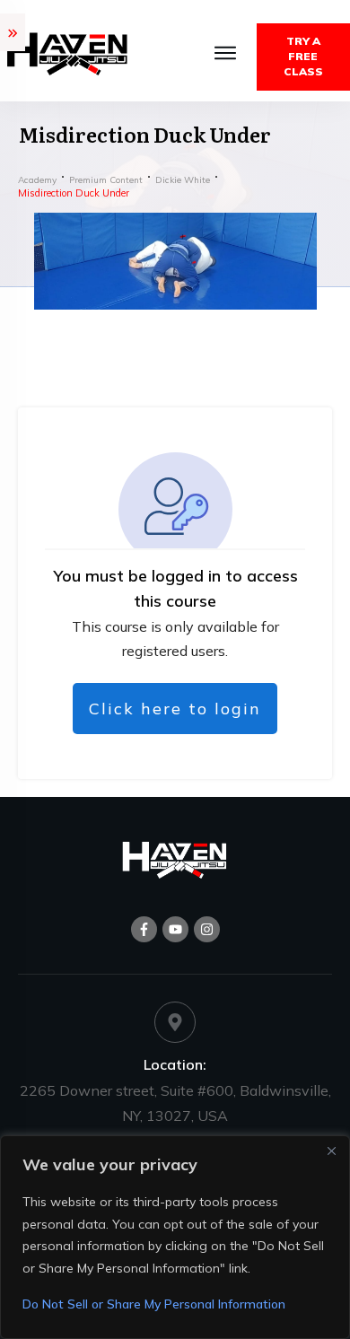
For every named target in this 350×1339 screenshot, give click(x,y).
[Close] (331, 1150)
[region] (175, 1237)
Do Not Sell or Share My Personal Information (153, 1304)
